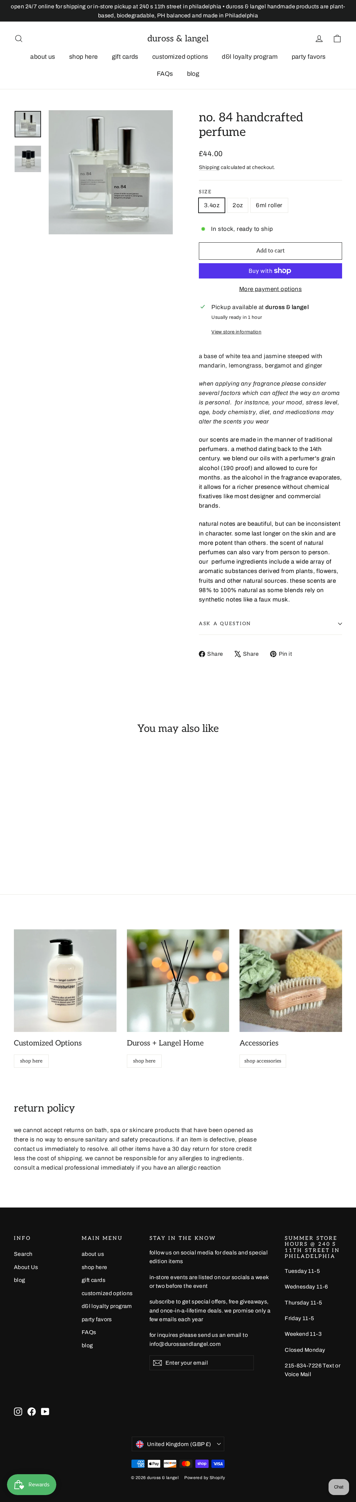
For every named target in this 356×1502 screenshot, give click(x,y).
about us (42, 56)
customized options (180, 56)
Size (205, 192)
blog (193, 73)
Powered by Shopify (204, 1477)
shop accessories (262, 1061)
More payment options (270, 289)
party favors (309, 56)
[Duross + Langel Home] (178, 980)
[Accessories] (291, 980)
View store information (236, 331)
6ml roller (269, 205)
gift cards (125, 56)
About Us (26, 1267)
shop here (83, 56)
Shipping (209, 167)
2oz (238, 205)
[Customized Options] (65, 980)
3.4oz (211, 205)
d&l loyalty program (249, 56)
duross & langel (178, 38)
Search (23, 1254)
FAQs (165, 73)
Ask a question (225, 624)
